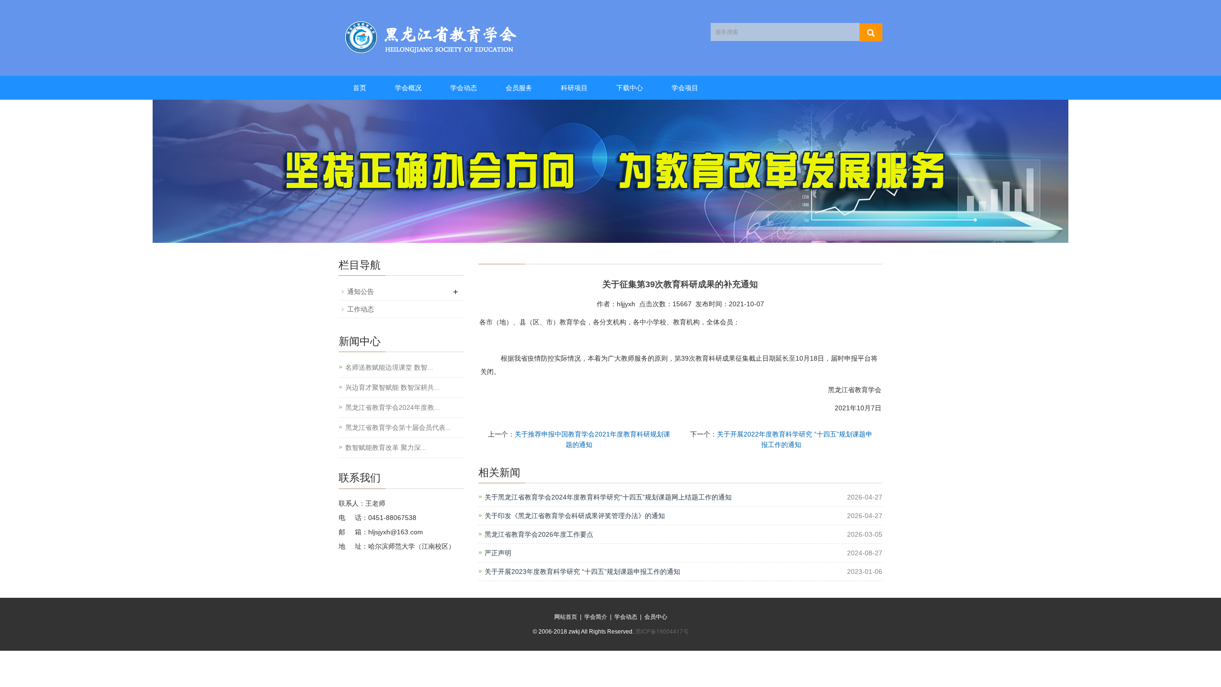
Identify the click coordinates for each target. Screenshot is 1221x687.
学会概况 (408, 88)
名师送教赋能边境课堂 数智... (389, 367)
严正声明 (498, 553)
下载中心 (629, 88)
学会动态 (463, 88)
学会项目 (685, 88)
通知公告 (360, 291)
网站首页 (565, 617)
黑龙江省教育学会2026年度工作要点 (539, 534)
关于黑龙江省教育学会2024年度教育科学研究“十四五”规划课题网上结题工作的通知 (608, 497)
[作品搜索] (870, 32)
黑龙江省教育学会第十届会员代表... (398, 427)
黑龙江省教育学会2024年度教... (392, 407)
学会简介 (595, 617)
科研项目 (574, 88)
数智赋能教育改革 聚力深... (385, 447)
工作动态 (360, 309)
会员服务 (519, 88)
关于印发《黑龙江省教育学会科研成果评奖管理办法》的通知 (575, 516)
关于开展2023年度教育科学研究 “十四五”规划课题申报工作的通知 (582, 571)
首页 (359, 88)
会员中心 (655, 617)
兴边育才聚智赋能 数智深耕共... (392, 387)
